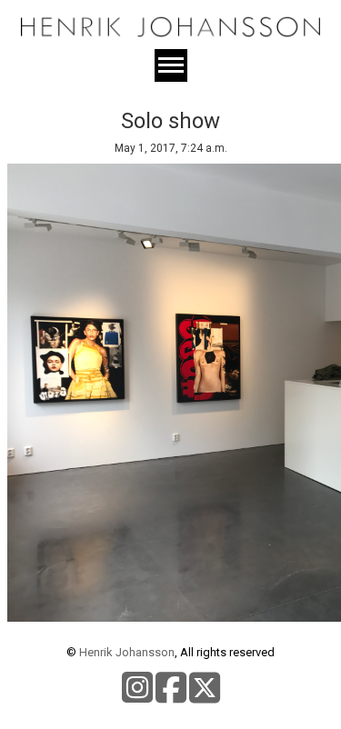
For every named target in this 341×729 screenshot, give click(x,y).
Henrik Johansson (127, 652)
